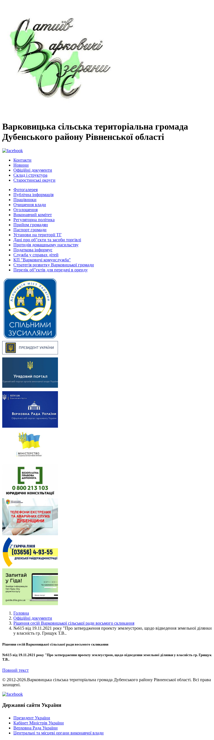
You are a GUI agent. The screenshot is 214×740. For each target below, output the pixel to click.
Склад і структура (30, 175)
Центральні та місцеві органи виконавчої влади (58, 733)
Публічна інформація (33, 194)
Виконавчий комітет (32, 214)
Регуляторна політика (34, 219)
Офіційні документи (32, 170)
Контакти (22, 160)
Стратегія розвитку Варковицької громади (53, 264)
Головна (21, 613)
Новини (21, 165)
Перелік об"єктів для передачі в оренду (50, 269)
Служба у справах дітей (36, 254)
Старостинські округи (34, 180)
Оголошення (25, 209)
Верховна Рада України (35, 728)
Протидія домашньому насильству (46, 244)
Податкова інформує (32, 249)
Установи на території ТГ (37, 234)
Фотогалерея (25, 189)
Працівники (25, 199)
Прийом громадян (30, 224)
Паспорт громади (30, 229)
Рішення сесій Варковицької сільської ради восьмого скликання (73, 623)
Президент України (31, 717)
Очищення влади (29, 204)
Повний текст (15, 670)
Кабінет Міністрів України (38, 722)
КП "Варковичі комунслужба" (42, 259)
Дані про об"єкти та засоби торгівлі (47, 239)
